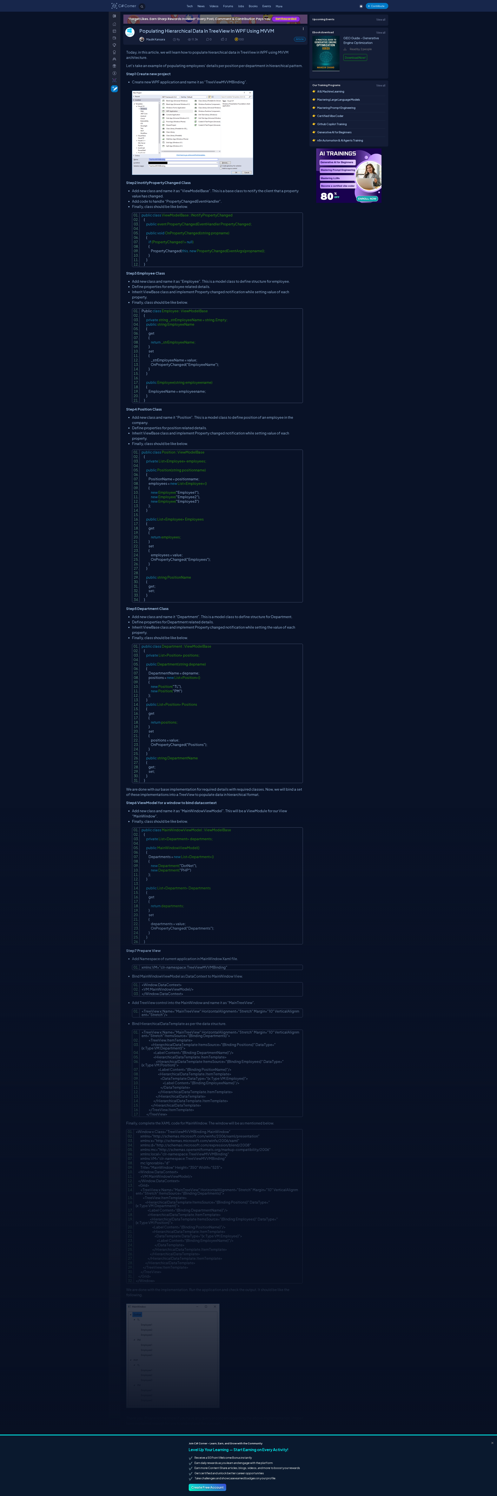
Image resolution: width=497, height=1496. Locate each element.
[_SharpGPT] (115, 80)
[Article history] (175, 39)
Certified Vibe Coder (330, 116)
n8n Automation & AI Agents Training (340, 140)
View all (380, 19)
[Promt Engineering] (348, 175)
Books (253, 6)
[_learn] (115, 45)
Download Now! (355, 57)
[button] (222, 39)
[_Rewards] (115, 73)
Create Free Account (207, 1487)
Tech (190, 6)
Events (266, 6)
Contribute (377, 6)
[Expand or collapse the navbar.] (114, 16)
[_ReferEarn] (115, 66)
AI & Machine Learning (330, 91)
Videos (213, 6)
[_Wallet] (115, 38)
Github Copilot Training (332, 124)
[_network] (115, 59)
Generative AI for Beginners (334, 132)
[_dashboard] (115, 31)
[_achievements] (115, 52)
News (201, 6)
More (279, 6)
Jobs (241, 6)
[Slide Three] (215, 19)
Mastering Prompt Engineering (336, 107)
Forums (228, 6)
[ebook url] (326, 71)
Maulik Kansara (155, 39)
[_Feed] (115, 24)
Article (300, 39)
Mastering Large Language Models (338, 99)
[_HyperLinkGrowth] (114, 88)
